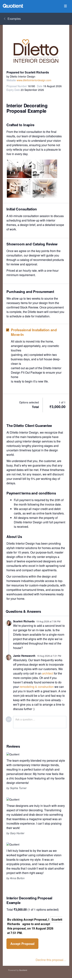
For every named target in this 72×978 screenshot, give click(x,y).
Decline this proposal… (51, 960)
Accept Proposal (22, 943)
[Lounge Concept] (44, 188)
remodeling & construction (37, 687)
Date (39, 86)
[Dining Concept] (19, 169)
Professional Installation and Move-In (34, 332)
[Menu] (65, 6)
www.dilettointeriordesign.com (34, 80)
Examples (14, 18)
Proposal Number (16, 86)
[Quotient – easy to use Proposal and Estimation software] (13, 5)
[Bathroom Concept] (45, 169)
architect (47, 673)
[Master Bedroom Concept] (19, 188)
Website (11, 80)
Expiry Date (13, 90)
